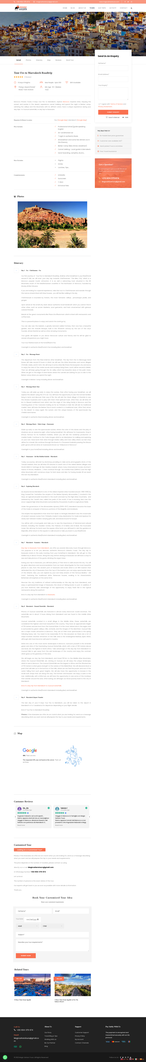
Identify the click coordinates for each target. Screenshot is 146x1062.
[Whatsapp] (5, 1057)
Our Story (47, 1032)
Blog (73, 8)
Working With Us (50, 1039)
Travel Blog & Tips (50, 1036)
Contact (123, 8)
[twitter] (128, 2)
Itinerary (39, 60)
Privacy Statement (105, 107)
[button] (89, 816)
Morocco (66, 102)
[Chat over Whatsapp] (20, 1046)
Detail (18, 60)
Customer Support (82, 1032)
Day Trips (102, 8)
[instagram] (131, 2)
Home (65, 8)
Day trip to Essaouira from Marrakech (35, 548)
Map (49, 60)
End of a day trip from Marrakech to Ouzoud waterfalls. (41, 686)
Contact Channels (82, 1043)
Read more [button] (21, 825)
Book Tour (70, 60)
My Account (79, 1039)
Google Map (62, 120)
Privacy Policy (80, 1036)
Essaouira (51, 595)
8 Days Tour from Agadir (22, 1000)
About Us (82, 8)
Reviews (58, 60)
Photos (28, 60)
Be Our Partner (49, 1043)
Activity (112, 8)
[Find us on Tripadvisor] (15, 1046)
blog (46, 1046)
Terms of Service (116, 104)
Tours (92, 8)
